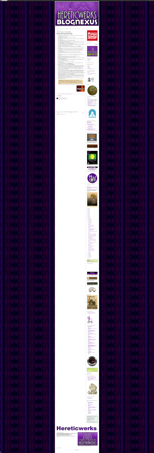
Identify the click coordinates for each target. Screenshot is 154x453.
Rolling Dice (89, 405)
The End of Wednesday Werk (91, 421)
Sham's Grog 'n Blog (90, 404)
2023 (88, 209)
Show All (96, 354)
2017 (88, 213)
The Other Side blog (90, 342)
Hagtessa (80, 68)
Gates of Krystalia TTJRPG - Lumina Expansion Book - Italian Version (92, 377)
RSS (92, 261)
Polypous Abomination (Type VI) (92, 239)
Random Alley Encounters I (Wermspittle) (91, 238)
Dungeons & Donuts (90, 326)
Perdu (89, 232)
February (89, 255)
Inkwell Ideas (89, 336)
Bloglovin (90, 261)
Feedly (88, 261)
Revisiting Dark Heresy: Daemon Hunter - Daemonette (92, 346)
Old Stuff (70, 28)
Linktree (89, 66)
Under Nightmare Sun (90, 126)
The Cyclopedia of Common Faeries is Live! (92, 334)
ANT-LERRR (89, 412)
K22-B (73, 28)
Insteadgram (89, 68)
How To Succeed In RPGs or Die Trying (92, 417)
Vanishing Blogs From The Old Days (92, 128)
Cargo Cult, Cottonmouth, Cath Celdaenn (92, 328)
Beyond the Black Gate (90, 402)
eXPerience (89, 410)
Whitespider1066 (90, 122)
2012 (88, 218)
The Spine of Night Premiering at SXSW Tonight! (92, 408)
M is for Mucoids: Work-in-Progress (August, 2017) (92, 188)
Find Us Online (61, 28)
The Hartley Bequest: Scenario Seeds (92, 242)
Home (57, 28)
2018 (88, 212)
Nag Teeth (89, 233)
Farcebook (89, 67)
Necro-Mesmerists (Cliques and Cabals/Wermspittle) (92, 229)
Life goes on (89, 123)
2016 (88, 214)
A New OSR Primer (90, 74)
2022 (88, 210)
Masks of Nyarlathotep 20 (91, 103)
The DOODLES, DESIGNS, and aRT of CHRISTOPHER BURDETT (92, 345)
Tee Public (89, 59)
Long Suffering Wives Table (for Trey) (92, 231)
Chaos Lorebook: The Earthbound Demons (91, 349)
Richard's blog (94, 141)
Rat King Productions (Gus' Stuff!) (92, 73)
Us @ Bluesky (66, 28)
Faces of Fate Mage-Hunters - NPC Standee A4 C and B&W (92, 378)
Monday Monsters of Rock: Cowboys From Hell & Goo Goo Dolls (92, 337)
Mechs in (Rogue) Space (91, 249)
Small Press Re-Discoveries (91, 250)
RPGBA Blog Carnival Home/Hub (91, 312)
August (89, 223)
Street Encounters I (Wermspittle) (92, 240)
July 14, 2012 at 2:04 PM (62, 97)
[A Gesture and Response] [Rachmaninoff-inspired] (91, 101)
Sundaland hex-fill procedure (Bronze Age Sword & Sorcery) (92, 331)
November (89, 220)
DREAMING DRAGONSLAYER (91, 129)
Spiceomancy (89, 328)
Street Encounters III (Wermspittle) (92, 234)
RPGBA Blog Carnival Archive (91, 313)
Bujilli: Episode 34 (90, 230)
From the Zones (78, 28)
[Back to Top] (0, 452)
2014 (88, 216)
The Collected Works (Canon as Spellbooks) (91, 340)
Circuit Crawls (89, 99)
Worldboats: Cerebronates (91, 248)
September (89, 222)
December (89, 219)
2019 (88, 211)
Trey (59, 97)
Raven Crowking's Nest (90, 333)
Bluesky (88, 65)
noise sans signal (90, 126)
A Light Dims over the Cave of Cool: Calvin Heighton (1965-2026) (92, 343)
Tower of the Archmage (90, 124)
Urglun (66, 60)
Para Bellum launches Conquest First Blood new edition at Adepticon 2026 (92, 105)
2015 (88, 215)
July (88, 224)
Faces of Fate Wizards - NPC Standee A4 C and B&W (92, 380)
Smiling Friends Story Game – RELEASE (92, 130)
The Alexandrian (90, 351)
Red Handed (89, 244)
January (89, 256)
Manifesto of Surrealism (94, 370)
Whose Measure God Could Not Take (92, 339)
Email (94, 261)
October (89, 221)
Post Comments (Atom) (62, 114)
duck (59, 53)
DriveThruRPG (89, 60)
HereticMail (58, 436)
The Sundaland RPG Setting (91, 330)
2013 (88, 217)
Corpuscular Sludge (90, 243)
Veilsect (89, 241)
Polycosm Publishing (90, 398)
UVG (88, 72)
